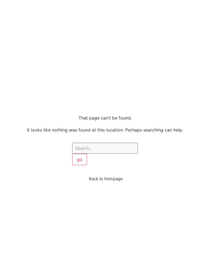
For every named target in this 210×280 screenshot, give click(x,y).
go (79, 159)
